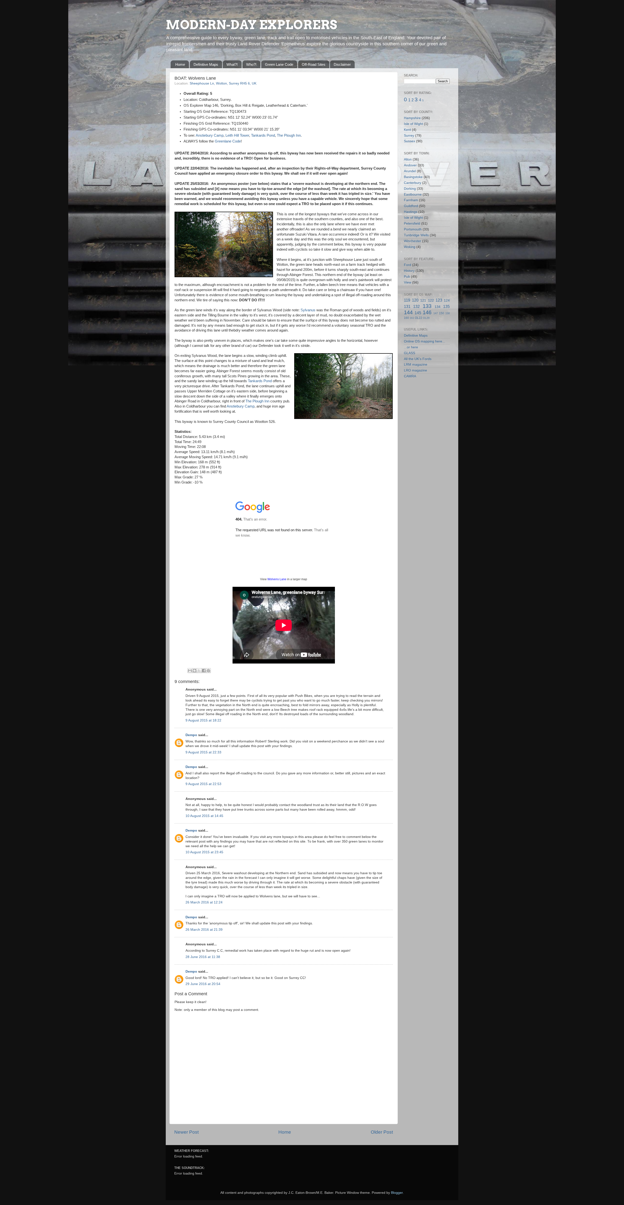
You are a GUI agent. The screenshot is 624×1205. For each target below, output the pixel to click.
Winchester (412, 241)
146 (427, 312)
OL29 (426, 317)
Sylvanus (308, 310)
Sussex (409, 141)
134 (437, 307)
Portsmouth (413, 229)
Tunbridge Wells (416, 235)
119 (407, 300)
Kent (407, 130)
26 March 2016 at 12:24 (204, 902)
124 (447, 300)
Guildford (411, 206)
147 (435, 313)
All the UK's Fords (417, 359)
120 (415, 300)
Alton (408, 159)
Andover (410, 165)
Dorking (410, 188)
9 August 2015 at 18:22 (203, 720)
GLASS (409, 353)
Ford (407, 265)
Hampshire (412, 118)
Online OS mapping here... (424, 341)
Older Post (382, 1132)
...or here (411, 347)
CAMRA (410, 376)
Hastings (410, 212)
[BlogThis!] (194, 670)
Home (180, 64)
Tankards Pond (263, 135)
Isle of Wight (413, 124)
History (409, 271)
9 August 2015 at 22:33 (203, 752)
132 (416, 306)
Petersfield (412, 223)
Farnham (411, 200)
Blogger (397, 1193)
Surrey (409, 135)
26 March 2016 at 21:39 (204, 929)
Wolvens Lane (276, 579)
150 (441, 313)
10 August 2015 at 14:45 (204, 816)
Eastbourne (413, 194)
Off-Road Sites (313, 64)
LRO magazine (415, 370)
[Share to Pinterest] (208, 670)
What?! (232, 64)
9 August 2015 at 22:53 (203, 784)
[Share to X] (199, 670)
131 (407, 306)
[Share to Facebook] (203, 670)
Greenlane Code (228, 141)
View (407, 282)
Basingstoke (413, 177)
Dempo (191, 735)
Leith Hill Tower (237, 135)
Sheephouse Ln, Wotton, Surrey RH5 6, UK (223, 83)
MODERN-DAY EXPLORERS (251, 25)
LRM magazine (415, 364)
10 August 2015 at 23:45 (204, 852)
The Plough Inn (289, 135)
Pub (407, 276)
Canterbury (412, 183)
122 (431, 300)
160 (406, 318)
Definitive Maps (206, 64)
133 (427, 306)
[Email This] (189, 670)
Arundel (410, 171)
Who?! (251, 64)
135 (446, 306)
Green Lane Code (279, 64)
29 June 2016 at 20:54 (202, 984)
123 (439, 300)
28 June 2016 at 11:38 (202, 957)
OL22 (418, 318)
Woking (409, 247)
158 (447, 313)
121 (423, 300)
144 (408, 312)
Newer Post (186, 1132)
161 (412, 317)
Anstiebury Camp (210, 135)
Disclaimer (342, 64)
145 (418, 313)
